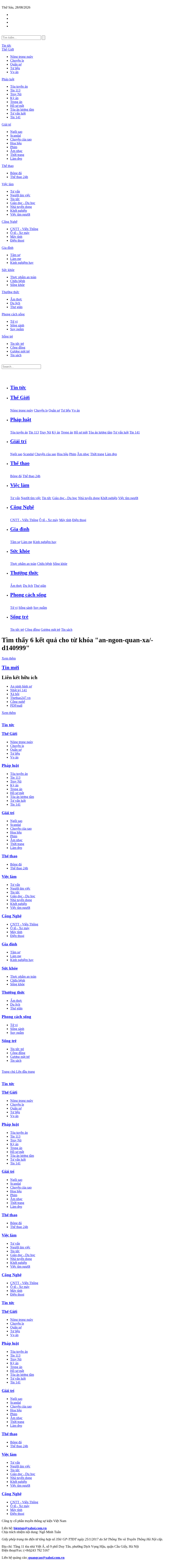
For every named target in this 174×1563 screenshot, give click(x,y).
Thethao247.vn (20, 698)
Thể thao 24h (19, 177)
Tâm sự (15, 255)
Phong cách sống (13, 314)
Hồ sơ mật (17, 105)
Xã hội (14, 694)
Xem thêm (9, 658)
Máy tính (16, 236)
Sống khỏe (17, 285)
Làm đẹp (16, 158)
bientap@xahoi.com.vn (30, 1528)
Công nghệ (17, 701)
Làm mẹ (15, 259)
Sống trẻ (7, 336)
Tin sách (15, 355)
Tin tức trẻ (17, 343)
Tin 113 (15, 90)
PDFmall (16, 705)
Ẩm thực (16, 299)
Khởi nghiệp (18, 210)
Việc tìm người (20, 214)
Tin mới (10, 667)
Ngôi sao (16, 131)
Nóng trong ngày (21, 56)
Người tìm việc (20, 195)
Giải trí (6, 124)
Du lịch (15, 303)
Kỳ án (14, 98)
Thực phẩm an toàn (23, 277)
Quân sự (16, 64)
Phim (13, 147)
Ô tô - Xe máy (19, 233)
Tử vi (14, 321)
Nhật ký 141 (18, 690)
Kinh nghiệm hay (22, 262)
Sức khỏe (8, 270)
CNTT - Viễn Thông (24, 229)
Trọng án (16, 102)
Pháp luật (8, 79)
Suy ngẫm (17, 329)
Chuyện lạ (17, 60)
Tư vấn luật (18, 113)
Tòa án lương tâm (22, 109)
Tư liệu (15, 68)
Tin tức (6, 45)
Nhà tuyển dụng (21, 207)
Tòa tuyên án (19, 86)
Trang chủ (9, 1071)
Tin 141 (15, 117)
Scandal (15, 135)
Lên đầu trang (25, 1071)
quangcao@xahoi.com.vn (46, 1557)
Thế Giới (8, 49)
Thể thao (8, 166)
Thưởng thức (10, 292)
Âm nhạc (16, 151)
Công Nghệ (9, 221)
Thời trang (17, 155)
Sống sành (17, 325)
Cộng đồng (17, 347)
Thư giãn (16, 307)
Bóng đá (16, 173)
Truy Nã (15, 94)
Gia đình (7, 247)
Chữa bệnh (17, 281)
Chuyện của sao (21, 139)
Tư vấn (15, 191)
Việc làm (8, 184)
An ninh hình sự (21, 686)
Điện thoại (17, 240)
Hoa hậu (16, 143)
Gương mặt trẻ (20, 351)
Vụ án (14, 72)
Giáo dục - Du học (22, 203)
